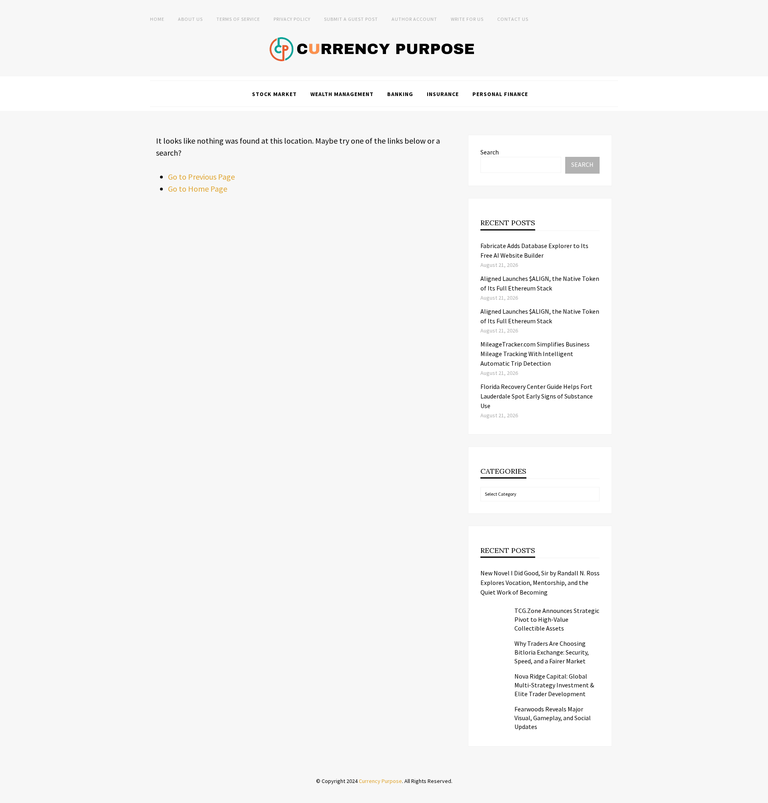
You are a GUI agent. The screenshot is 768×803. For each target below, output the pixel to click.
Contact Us (512, 19)
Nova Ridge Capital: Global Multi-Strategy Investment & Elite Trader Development (554, 685)
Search (489, 152)
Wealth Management (342, 94)
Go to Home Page (197, 189)
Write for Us (467, 19)
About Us (190, 19)
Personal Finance (500, 94)
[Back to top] (760, 795)
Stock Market (274, 94)
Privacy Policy (292, 19)
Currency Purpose (380, 781)
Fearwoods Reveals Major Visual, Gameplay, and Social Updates (552, 718)
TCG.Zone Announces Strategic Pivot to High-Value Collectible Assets (556, 619)
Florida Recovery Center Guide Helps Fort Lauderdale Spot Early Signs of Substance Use (536, 396)
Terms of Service (238, 19)
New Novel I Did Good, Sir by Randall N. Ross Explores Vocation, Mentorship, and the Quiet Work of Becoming (540, 582)
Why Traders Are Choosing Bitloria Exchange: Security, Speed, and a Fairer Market (551, 652)
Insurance (443, 94)
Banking (400, 94)
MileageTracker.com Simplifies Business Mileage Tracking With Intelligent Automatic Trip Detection (535, 353)
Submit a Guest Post (351, 19)
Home (157, 19)
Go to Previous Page (201, 177)
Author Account (414, 19)
